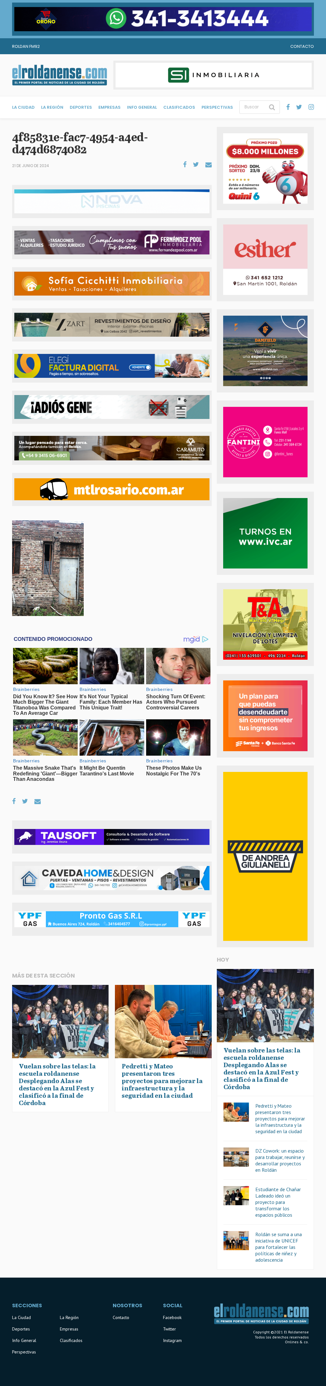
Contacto (302, 46)
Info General (142, 107)
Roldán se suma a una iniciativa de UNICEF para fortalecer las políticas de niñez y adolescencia (278, 1247)
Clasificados (179, 107)
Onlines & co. (297, 1341)
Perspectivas (217, 107)
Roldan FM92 (26, 46)
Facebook (172, 1317)
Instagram (172, 1340)
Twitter (169, 1329)
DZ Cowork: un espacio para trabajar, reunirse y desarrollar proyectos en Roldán (279, 1160)
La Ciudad (23, 107)
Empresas (109, 107)
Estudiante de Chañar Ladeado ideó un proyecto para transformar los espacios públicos (278, 1202)
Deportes (81, 107)
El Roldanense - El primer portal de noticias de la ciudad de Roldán (59, 74)
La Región (52, 107)
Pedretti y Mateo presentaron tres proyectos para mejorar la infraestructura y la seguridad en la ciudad (280, 1118)
